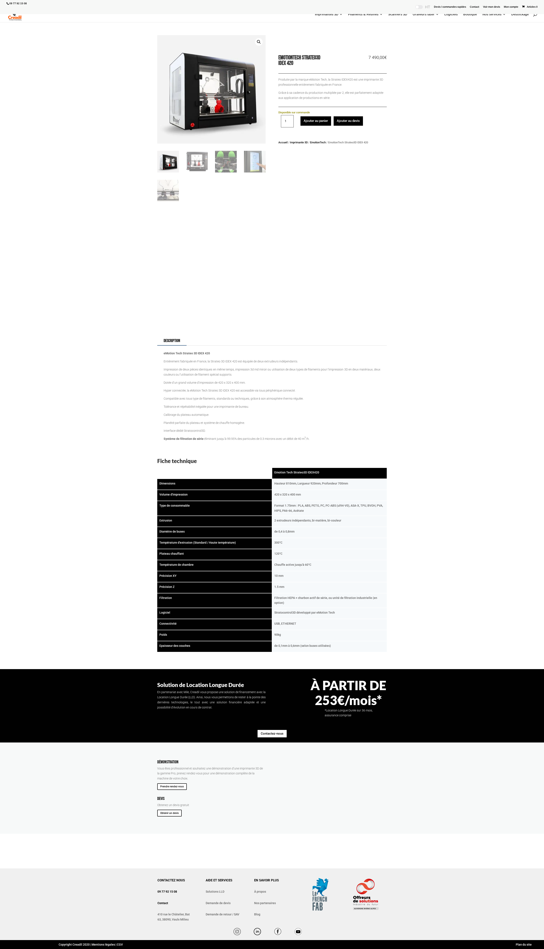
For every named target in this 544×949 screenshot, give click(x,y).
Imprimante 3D (299, 142)
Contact (474, 7)
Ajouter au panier (316, 121)
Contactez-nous (272, 733)
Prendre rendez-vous (172, 786)
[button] (259, 42)
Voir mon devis (491, 7)
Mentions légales (103, 944)
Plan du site (523, 944)
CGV (120, 944)
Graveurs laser (424, 14)
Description (172, 340)
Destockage (520, 14)
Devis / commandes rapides (450, 7)
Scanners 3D (397, 14)
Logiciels (451, 14)
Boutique (470, 14)
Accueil (283, 142)
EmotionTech (318, 142)
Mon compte (511, 7)
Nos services (492, 14)
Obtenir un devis (169, 813)
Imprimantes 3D (326, 14)
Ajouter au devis (348, 121)
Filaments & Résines (363, 14)
